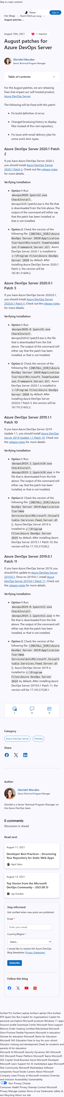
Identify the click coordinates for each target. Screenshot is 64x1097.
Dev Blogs (9, 15)
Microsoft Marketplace (31, 1067)
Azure (33, 1060)
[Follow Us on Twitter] (18, 989)
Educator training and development (19, 1044)
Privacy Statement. (35, 952)
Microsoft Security (24, 1052)
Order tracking (17, 1028)
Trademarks (47, 1091)
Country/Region (16, 934)
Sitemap (32, 1087)
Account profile (8, 1024)
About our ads (23, 1095)
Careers (31, 1071)
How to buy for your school (42, 1040)
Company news (8, 1075)
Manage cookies (17, 1091)
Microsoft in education (48, 1032)
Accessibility (21, 1079)
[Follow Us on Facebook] (9, 989)
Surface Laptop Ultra (41, 1013)
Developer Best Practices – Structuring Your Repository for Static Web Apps (31, 856)
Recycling (9, 1095)
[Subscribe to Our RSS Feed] (35, 989)
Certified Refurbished (37, 1028)
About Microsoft (45, 1071)
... (23, 19)
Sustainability (35, 1079)
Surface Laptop (21, 1013)
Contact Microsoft (47, 1087)
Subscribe (14, 962)
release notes (49, 169)
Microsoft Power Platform (19, 1056)
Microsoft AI (6, 1052)
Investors (45, 1075)
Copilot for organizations (34, 1017)
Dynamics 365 (42, 1052)
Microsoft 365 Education (13, 1040)
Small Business (21, 1060)
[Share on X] (16, 756)
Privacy (4, 1091)
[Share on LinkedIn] (25, 756)
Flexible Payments (25, 1032)
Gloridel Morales (24, 59)
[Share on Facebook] (6, 756)
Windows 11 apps (54, 1020)
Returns (4, 1028)
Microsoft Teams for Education (40, 1036)
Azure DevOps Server (17, 96)
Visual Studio (19, 1071)
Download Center (26, 1024)
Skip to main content (11, 2)
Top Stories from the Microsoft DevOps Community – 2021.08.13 (27, 885)
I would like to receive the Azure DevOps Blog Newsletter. (29, 950)
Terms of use (33, 1091)
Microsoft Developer (48, 1060)
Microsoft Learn (8, 1063)
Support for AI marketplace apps (35, 1063)
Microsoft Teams (42, 1056)
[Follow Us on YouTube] (26, 989)
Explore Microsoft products (29, 1020)
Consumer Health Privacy (13, 1087)
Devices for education (11, 1036)
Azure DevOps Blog (30, 15)
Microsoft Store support (50, 1024)
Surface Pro (6, 1013)
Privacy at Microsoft (28, 1075)
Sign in (55, 12)
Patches (38, 738)
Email (11, 918)
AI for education (17, 1048)
